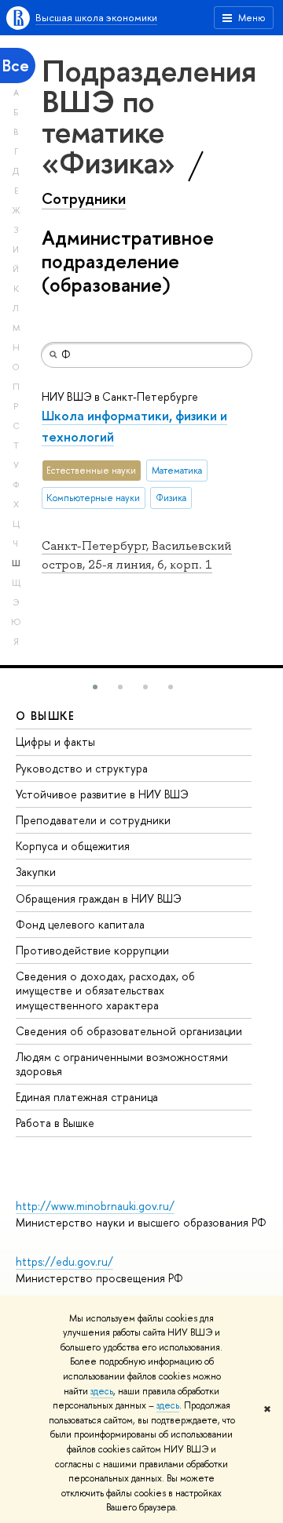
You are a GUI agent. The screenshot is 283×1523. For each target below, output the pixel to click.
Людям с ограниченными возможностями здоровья (122, 1063)
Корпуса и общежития (73, 845)
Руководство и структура (82, 768)
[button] (95, 687)
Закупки (36, 871)
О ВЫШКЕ (45, 715)
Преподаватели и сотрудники (93, 819)
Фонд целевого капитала (80, 924)
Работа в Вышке (55, 1122)
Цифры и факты (55, 741)
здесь (101, 1391)
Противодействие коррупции (92, 950)
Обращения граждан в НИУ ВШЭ (99, 898)
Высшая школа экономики (96, 17)
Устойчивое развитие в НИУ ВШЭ (102, 794)
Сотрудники (84, 198)
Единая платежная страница (87, 1096)
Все (15, 65)
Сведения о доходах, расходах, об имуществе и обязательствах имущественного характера (105, 990)
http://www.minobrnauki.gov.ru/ (95, 1205)
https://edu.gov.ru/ (64, 1261)
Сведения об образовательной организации (129, 1030)
